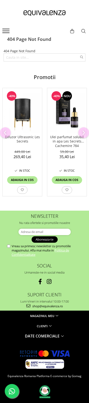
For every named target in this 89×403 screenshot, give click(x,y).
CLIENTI (42, 326)
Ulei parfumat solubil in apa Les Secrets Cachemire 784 (67, 141)
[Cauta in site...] (83, 31)
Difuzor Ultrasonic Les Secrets (22, 139)
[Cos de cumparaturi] (72, 31)
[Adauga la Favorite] (22, 190)
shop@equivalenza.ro (47, 306)
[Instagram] (49, 281)
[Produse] (6, 32)
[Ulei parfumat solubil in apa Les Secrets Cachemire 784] (66, 110)
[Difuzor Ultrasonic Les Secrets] (22, 110)
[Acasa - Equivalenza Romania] (44, 13)
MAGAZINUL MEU (42, 316)
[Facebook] (40, 281)
